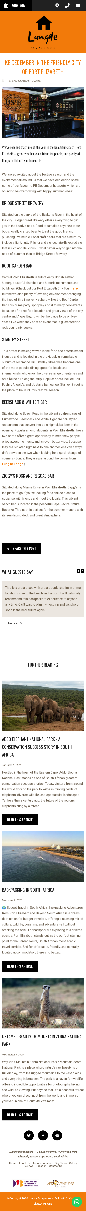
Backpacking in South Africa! (28, 890)
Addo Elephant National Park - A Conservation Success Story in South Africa (37, 747)
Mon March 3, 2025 (13, 1054)
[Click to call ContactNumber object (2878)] (67, 5)
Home (12, 1163)
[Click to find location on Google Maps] (57, 5)
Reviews (28, 1165)
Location (41, 1165)
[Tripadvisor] (57, 1135)
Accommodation (42, 1163)
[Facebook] (43, 1135)
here (74, 288)
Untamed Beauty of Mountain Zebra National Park (42, 1040)
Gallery (73, 1163)
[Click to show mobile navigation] (79, 5)
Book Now (18, 5)
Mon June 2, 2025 (12, 900)
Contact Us (55, 1165)
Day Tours (61, 1163)
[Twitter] (29, 1135)
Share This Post (24, 548)
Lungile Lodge (12, 464)
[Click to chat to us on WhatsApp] (77, 1202)
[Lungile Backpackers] (43, 32)
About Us (24, 1163)
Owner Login (44, 1203)
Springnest (72, 1198)
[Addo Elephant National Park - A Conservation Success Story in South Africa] (43, 706)
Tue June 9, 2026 (11, 765)
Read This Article (20, 819)
